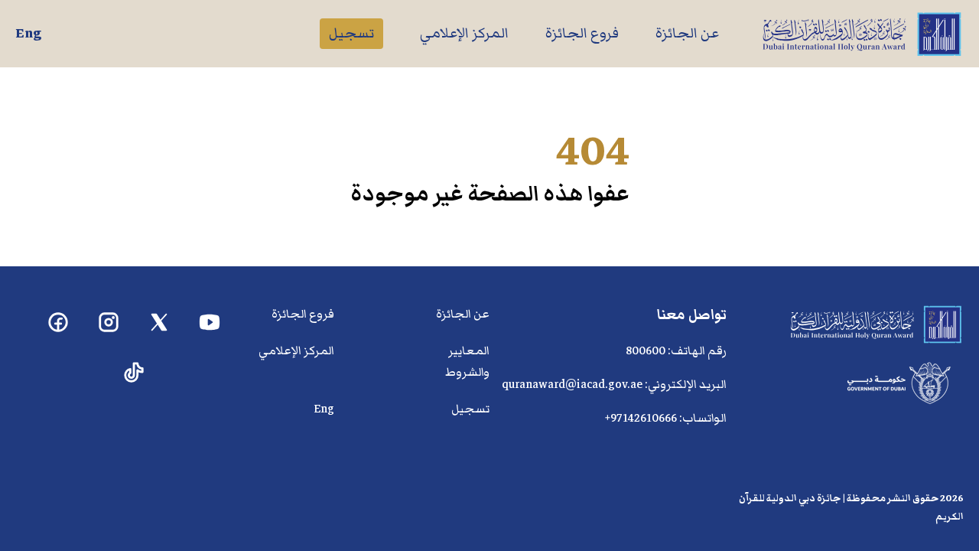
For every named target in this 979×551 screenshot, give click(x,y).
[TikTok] (134, 373)
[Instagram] (108, 322)
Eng (28, 33)
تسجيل (351, 33)
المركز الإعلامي (464, 33)
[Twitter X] (159, 322)
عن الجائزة (687, 33)
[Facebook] (58, 322)
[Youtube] (209, 322)
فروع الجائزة (582, 33)
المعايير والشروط (467, 361)
